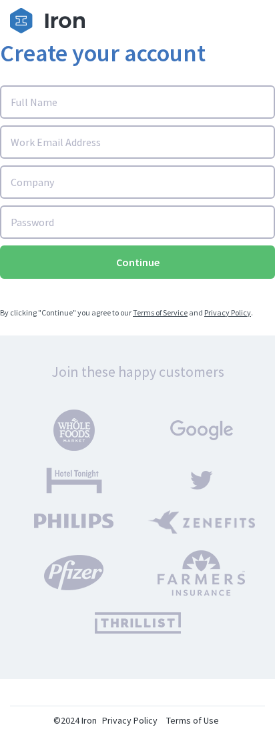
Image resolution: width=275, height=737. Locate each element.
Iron (89, 720)
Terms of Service (160, 312)
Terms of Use (192, 720)
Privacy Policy (227, 312)
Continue (138, 262)
